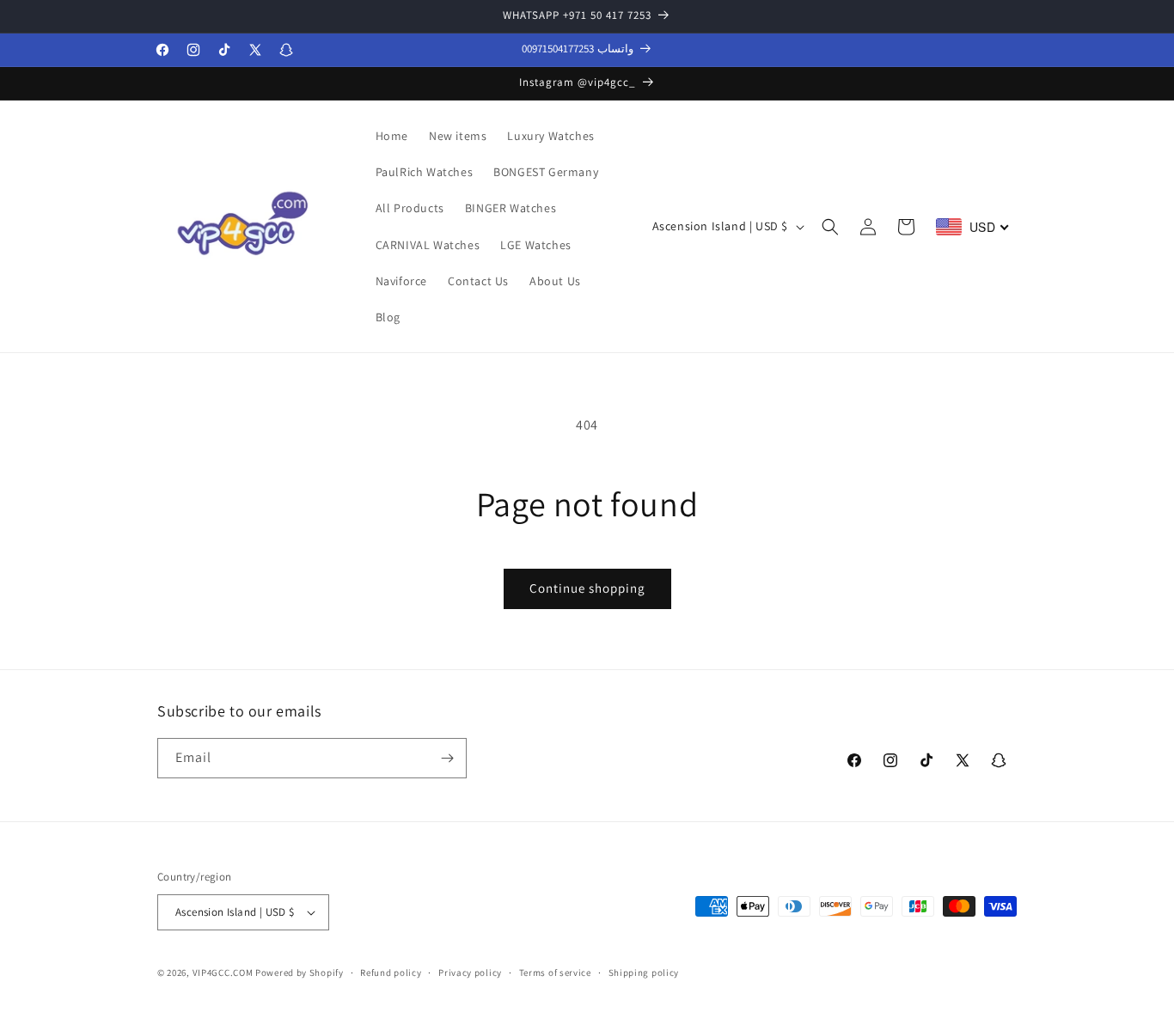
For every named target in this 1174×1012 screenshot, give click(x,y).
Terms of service (555, 972)
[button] (830, 227)
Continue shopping (587, 588)
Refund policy (390, 972)
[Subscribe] (447, 758)
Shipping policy (644, 972)
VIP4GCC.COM (223, 972)
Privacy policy (470, 972)
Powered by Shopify (299, 972)
